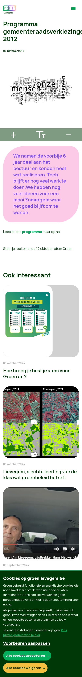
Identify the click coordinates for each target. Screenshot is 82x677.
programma (32, 231)
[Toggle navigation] (73, 10)
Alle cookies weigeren (23, 668)
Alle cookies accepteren (25, 655)
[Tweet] (6, 114)
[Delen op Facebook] (6, 102)
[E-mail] (6, 126)
